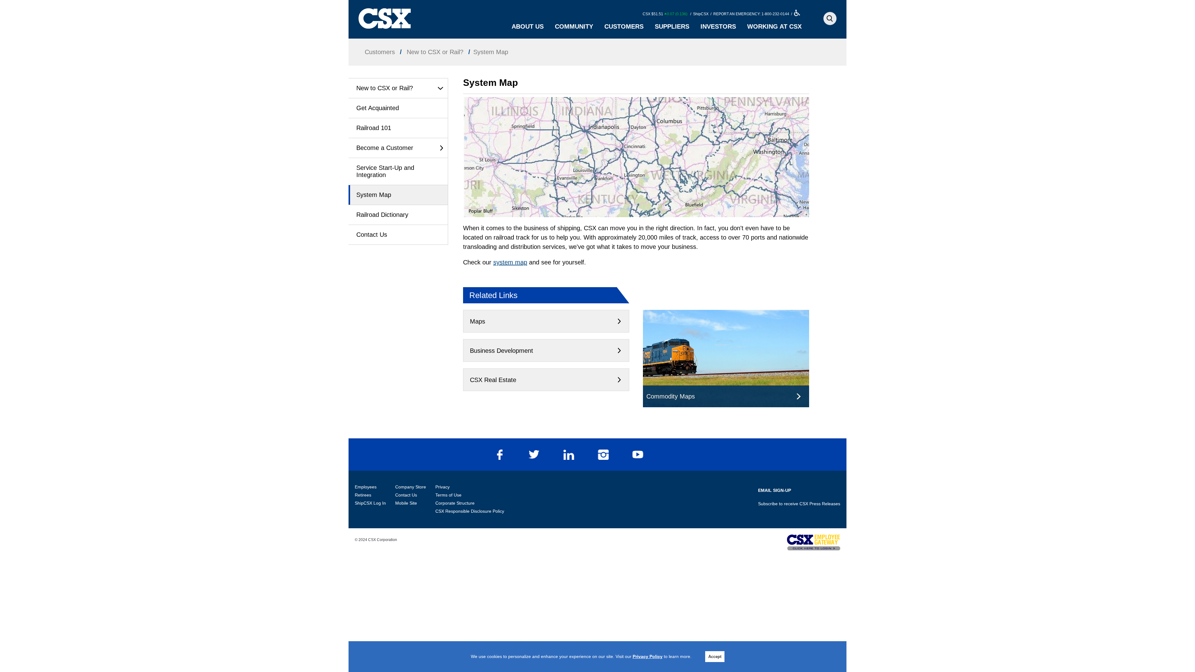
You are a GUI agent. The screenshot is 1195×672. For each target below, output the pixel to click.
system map (510, 262)
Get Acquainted (377, 108)
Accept (714, 656)
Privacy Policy (648, 656)
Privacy (442, 486)
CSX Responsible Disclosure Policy (469, 511)
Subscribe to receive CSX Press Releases (799, 503)
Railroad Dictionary (382, 214)
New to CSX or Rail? (384, 88)
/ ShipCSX (699, 14)
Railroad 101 (373, 127)
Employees (366, 486)
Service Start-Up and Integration (385, 171)
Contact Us (371, 234)
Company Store (410, 486)
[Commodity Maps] (726, 314)
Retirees (363, 494)
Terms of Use (448, 494)
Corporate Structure (455, 503)
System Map (373, 194)
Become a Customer (384, 147)
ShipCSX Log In (370, 503)
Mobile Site (406, 503)
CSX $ (665, 14)
